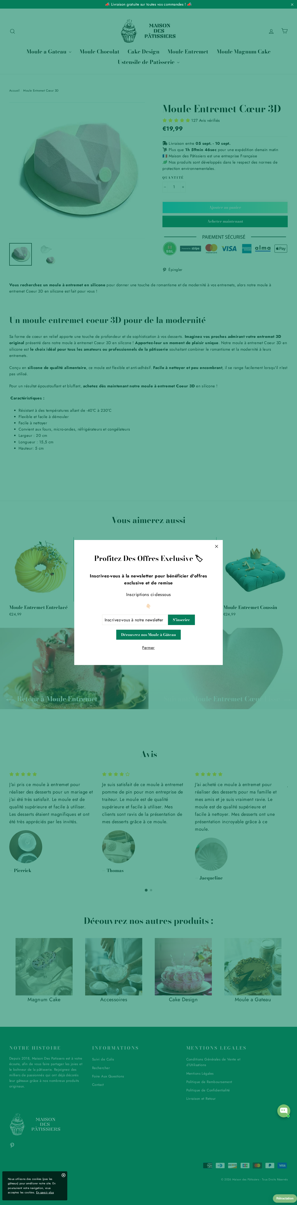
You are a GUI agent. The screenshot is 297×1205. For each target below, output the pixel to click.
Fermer (148, 647)
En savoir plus (45, 1192)
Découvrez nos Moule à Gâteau (148, 634)
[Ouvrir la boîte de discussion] (283, 1110)
